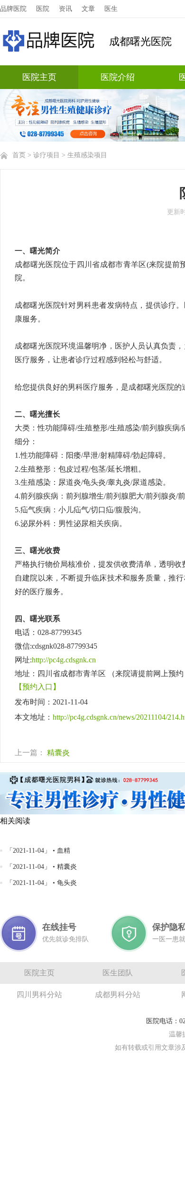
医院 (42, 8)
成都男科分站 (117, 995)
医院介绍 (118, 77)
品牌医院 (13, 8)
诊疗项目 (46, 155)
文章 (88, 8)
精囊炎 (58, 753)
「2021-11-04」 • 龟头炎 (41, 882)
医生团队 (117, 973)
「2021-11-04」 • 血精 (38, 850)
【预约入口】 (37, 687)
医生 (111, 8)
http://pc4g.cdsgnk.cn (64, 660)
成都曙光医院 (140, 41)
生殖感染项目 (87, 155)
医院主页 (39, 77)
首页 (19, 155)
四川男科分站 (39, 995)
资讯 (65, 8)
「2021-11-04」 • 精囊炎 (41, 866)
